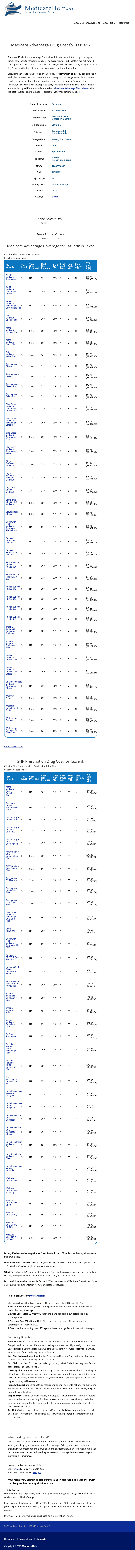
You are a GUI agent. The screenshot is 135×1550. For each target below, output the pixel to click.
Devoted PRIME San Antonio (11, 552)
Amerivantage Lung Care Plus (12, 902)
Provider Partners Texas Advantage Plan (11, 1048)
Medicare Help (36, 1295)
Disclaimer (9, 1539)
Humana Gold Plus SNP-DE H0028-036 (12, 983)
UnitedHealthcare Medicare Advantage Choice (14, 685)
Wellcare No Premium (11, 719)
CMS (17, 1468)
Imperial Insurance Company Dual (10, 997)
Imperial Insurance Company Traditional (11, 630)
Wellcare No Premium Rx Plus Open (11, 730)
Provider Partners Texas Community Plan (11, 1065)
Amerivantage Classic (12, 375)
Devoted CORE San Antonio (11, 540)
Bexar (55, 197)
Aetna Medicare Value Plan (11, 354)
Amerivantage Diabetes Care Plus (12, 829)
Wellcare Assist (10, 697)
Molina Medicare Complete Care (10, 1023)
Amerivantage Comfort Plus (12, 818)
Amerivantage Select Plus (12, 395)
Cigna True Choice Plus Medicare (11, 502)
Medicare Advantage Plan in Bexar (72, 88)
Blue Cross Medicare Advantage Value (11, 450)
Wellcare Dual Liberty (11, 1213)
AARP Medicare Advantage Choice (11, 290)
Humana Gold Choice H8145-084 (12, 564)
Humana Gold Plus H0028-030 (12, 577)
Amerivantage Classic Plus (12, 385)
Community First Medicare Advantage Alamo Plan (11, 526)
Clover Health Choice (12, 513)
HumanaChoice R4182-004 (13, 618)
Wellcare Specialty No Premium (12, 1237)
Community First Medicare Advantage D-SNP (12, 943)
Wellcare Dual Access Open (11, 1202)
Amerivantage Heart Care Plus (12, 890)
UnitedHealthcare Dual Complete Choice (14, 1131)
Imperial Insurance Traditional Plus (11, 644)
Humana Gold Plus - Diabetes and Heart (12, 970)
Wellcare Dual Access (11, 1179)
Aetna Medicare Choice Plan (11, 318)
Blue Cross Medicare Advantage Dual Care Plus (11, 916)
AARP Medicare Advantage (11, 277)
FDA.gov (37, 1472)
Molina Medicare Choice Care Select (12, 670)
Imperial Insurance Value (10, 1010)
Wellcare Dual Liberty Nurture (11, 1225)
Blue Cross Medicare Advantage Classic (11, 421)
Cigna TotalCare (10, 930)
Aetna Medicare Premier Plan (12, 330)
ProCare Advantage (11, 1035)
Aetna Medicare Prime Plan (11, 342)
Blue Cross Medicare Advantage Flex (11, 436)
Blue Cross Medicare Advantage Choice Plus (11, 407)
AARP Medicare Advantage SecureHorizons (13, 304)
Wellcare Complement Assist (12, 708)
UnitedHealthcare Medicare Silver (14, 1156)
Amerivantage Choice (12, 365)
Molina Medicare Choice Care (12, 657)
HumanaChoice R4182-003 (13, 608)
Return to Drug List (13, 746)
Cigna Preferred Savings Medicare (10, 476)
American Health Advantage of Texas (12, 806)
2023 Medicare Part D (39, 1526)
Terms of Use (25, 1539)
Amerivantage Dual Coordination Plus (12, 855)
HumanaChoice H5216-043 (13, 598)
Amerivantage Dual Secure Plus (12, 868)
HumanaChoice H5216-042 (13, 588)
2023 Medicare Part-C (14, 1526)
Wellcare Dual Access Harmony (11, 1190)
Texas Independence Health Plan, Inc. (12, 1080)
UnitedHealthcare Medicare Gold (14, 1144)
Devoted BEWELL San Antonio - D (12, 957)
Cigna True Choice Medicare (11, 489)
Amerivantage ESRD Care (12, 879)
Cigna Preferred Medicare (10, 463)
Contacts (41, 1539)
